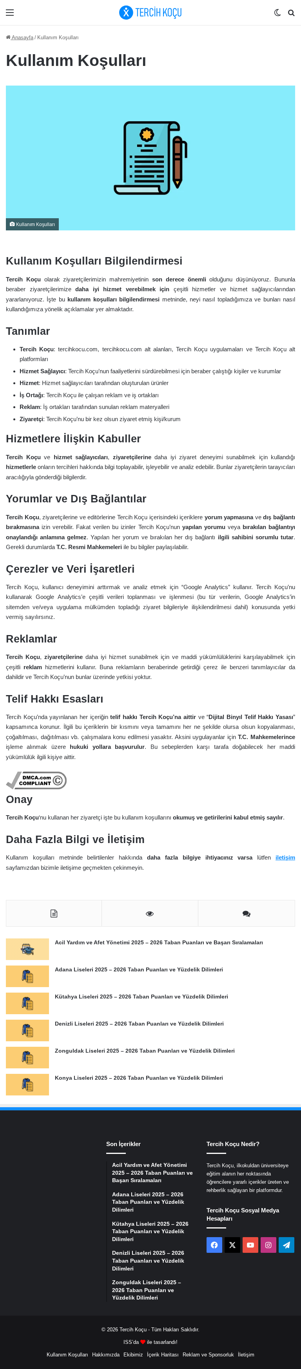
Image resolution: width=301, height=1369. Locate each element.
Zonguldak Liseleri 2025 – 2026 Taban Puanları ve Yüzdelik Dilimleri (145, 1051)
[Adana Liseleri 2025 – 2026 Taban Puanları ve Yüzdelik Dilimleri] (27, 976)
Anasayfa (22, 37)
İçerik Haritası (163, 1355)
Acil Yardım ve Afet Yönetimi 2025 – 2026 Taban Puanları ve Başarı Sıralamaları (159, 942)
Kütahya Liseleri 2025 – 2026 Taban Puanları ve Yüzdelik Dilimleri (141, 996)
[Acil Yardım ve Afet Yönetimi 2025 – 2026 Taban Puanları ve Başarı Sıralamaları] (27, 949)
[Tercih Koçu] (150, 12)
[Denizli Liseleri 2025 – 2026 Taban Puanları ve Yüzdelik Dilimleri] (27, 1030)
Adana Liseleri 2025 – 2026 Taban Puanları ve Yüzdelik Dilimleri (139, 969)
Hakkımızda (106, 1355)
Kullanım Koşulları (67, 1355)
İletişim (246, 1355)
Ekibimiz (133, 1355)
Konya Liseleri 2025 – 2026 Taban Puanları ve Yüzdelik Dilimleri (139, 1078)
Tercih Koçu (133, 1329)
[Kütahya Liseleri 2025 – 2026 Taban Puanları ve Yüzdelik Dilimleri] (27, 1003)
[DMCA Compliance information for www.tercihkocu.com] (36, 787)
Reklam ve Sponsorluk (208, 1355)
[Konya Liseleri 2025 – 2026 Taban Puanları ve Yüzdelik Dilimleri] (27, 1084)
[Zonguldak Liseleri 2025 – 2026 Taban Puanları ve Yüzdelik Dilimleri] (27, 1057)
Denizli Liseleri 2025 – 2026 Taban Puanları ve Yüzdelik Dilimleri (139, 1023)
